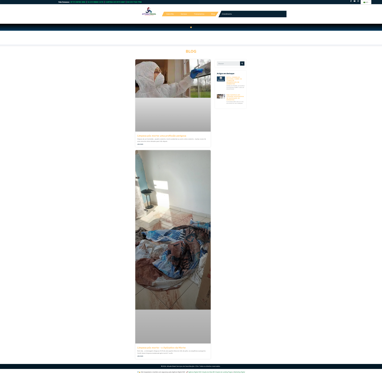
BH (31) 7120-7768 (134, 2)
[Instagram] (358, 1)
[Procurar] (242, 63)
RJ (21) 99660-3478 (95, 2)
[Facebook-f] (351, 1)
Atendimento (227, 14)
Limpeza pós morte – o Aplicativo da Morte (161, 347)
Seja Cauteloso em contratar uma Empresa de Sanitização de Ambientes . (235, 97)
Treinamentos (199, 14)
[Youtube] (354, 1)
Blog (213, 14)
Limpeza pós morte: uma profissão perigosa (161, 135)
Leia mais (140, 144)
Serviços (184, 14)
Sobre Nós (170, 14)
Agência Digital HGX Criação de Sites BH (201, 372)
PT (367, 2)
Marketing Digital (239, 372)
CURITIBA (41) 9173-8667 (115, 2)
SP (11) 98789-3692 (78, 2)
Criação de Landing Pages (223, 372)
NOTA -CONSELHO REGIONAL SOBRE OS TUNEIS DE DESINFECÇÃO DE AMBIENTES (234, 80)
